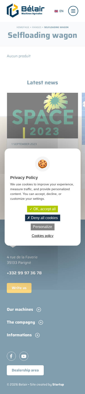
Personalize (42, 227)
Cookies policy (42, 236)
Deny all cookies (44, 218)
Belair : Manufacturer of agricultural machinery (25, 10)
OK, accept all (44, 209)
